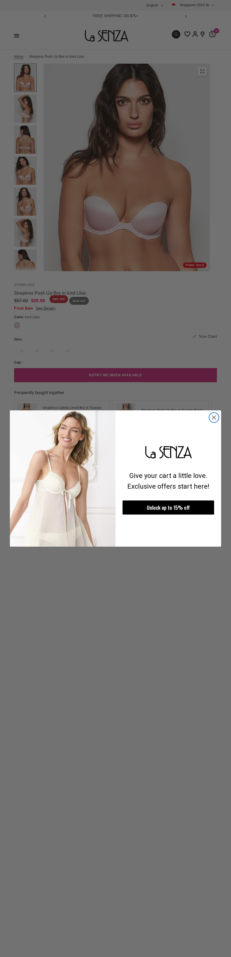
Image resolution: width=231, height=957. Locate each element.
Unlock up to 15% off (168, 507)
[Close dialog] (214, 417)
